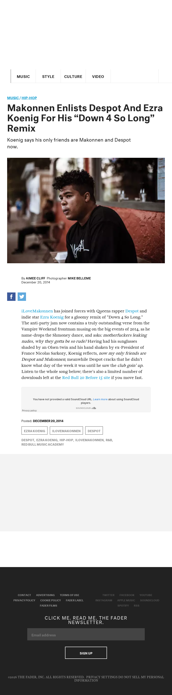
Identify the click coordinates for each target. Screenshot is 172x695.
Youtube (145, 594)
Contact (24, 594)
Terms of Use (69, 594)
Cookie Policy (50, 600)
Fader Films (48, 605)
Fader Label (74, 600)
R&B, (109, 439)
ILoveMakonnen (66, 430)
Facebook (127, 594)
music (13, 97)
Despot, (28, 439)
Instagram (103, 600)
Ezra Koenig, (47, 439)
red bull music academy (42, 444)
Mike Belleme (79, 277)
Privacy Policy (24, 600)
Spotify (123, 605)
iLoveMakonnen (37, 311)
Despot (132, 311)
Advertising (45, 594)
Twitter (108, 594)
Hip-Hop (29, 97)
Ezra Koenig (52, 317)
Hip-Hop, (67, 439)
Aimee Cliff (35, 277)
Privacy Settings (101, 677)
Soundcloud (149, 600)
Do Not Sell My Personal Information (119, 678)
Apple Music (126, 600)
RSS (136, 605)
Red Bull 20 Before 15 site (86, 377)
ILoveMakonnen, (89, 439)
